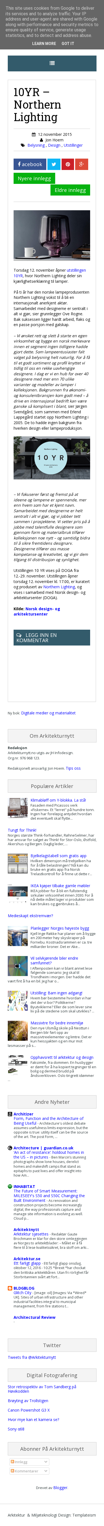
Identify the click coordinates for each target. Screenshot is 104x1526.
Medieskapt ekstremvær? (30, 915)
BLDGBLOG (24, 1288)
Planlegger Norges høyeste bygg (60, 928)
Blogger (60, 1487)
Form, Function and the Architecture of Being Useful (48, 1121)
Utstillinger (73, 145)
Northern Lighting (59, 586)
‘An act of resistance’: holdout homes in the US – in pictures (49, 1155)
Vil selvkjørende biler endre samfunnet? (54, 960)
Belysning (36, 145)
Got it (68, 43)
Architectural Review (34, 1317)
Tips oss (73, 768)
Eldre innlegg (70, 190)
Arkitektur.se (27, 1258)
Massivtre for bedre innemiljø (57, 1022)
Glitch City (23, 1292)
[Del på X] (53, 164)
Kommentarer (26, 1471)
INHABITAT (24, 1186)
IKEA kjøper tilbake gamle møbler (60, 885)
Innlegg (20, 1461)
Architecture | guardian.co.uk (43, 1147)
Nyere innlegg (34, 178)
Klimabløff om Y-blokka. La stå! (58, 800)
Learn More (44, 43)
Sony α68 (16, 1429)
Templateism (84, 1515)
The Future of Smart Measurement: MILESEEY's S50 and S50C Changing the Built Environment (49, 1195)
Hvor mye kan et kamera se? (33, 1419)
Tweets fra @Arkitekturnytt (32, 1357)
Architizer (23, 1114)
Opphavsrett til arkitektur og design (62, 1057)
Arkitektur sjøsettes (32, 1234)
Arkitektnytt (26, 1229)
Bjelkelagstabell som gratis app (59, 855)
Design (55, 145)
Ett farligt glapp (28, 1263)
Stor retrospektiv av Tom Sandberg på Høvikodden (42, 1389)
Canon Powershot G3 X (29, 1410)
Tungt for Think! (22, 830)
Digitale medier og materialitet (48, 713)
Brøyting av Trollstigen (28, 1400)
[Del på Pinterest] (68, 164)
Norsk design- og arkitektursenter (37, 611)
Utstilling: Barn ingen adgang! (56, 992)
